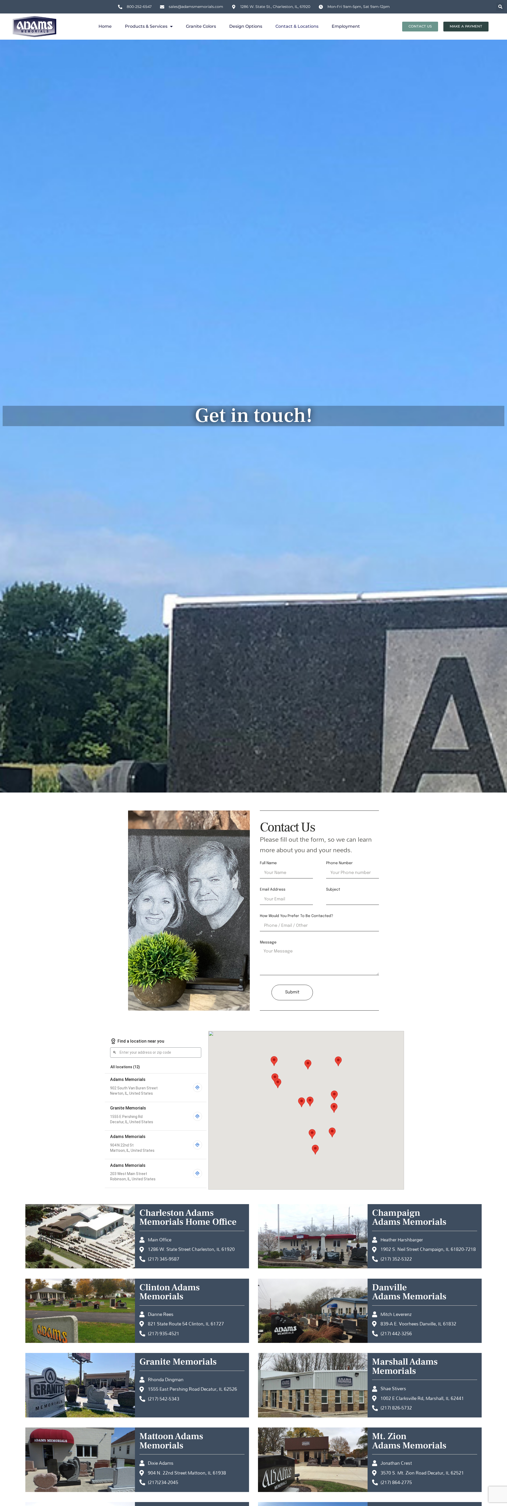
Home (105, 26)
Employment (346, 26)
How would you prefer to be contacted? (296, 916)
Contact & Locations (296, 26)
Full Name (268, 863)
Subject (333, 889)
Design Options (245, 26)
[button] (500, 7)
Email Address (272, 889)
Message (268, 942)
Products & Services (146, 26)
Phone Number (339, 863)
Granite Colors (201, 26)
